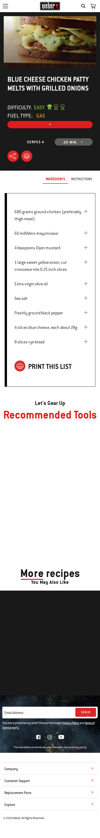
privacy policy (79, 747)
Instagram (49, 737)
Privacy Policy (70, 723)
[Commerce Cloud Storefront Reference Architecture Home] (50, 6)
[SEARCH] (84, 6)
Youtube (61, 737)
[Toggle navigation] (5, 6)
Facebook (38, 737)
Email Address (13, 713)
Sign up (85, 712)
